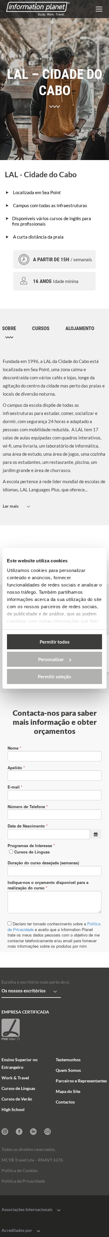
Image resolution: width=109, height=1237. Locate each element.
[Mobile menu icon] (99, 9)
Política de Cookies (20, 1170)
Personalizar (51, 659)
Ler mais (10, 506)
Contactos (65, 1101)
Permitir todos (55, 641)
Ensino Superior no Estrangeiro (20, 1063)
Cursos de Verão (17, 1098)
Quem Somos (68, 1070)
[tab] (13, 332)
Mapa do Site (68, 1091)
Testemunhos (68, 1059)
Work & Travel (15, 1077)
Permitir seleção (54, 676)
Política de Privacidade (23, 1181)
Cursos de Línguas (18, 1088)
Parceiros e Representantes (81, 1080)
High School (13, 1109)
